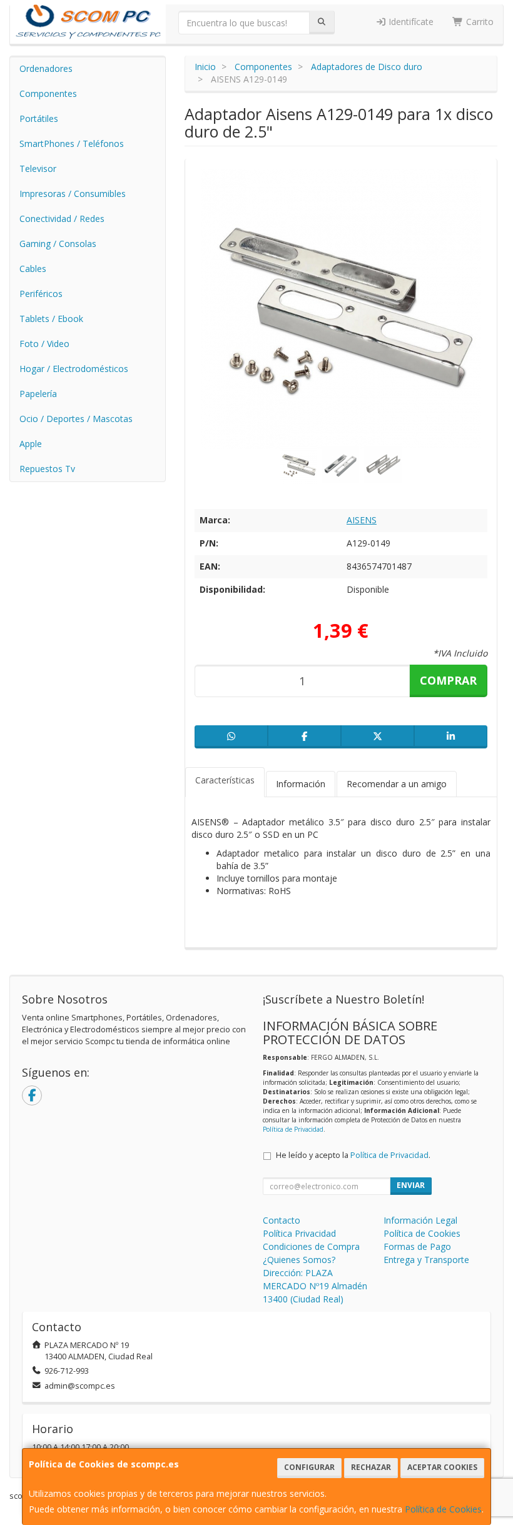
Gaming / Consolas (57, 243)
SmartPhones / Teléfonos (71, 143)
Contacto (281, 1220)
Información (300, 784)
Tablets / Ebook (51, 319)
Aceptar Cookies (442, 1467)
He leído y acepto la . (353, 1155)
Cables (32, 268)
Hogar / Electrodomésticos (73, 369)
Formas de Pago (417, 1246)
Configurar (309, 1467)
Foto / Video (44, 344)
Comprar (448, 680)
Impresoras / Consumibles (72, 193)
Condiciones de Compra (311, 1246)
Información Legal (420, 1220)
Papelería (38, 394)
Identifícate (410, 22)
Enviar (411, 1185)
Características (225, 780)
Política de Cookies (443, 1509)
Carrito (479, 22)
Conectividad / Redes (61, 218)
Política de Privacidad (293, 1129)
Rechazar (371, 1467)
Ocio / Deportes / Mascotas (76, 419)
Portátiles (38, 118)
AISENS (362, 520)
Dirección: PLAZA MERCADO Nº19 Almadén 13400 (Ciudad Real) (315, 1286)
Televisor (37, 168)
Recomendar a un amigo (397, 784)
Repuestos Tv (47, 469)
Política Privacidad (299, 1233)
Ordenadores (46, 68)
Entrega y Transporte (426, 1260)
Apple (30, 444)
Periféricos (41, 293)
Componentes (48, 93)
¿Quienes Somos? (299, 1260)
